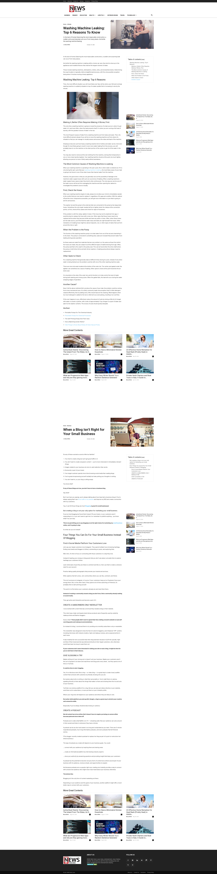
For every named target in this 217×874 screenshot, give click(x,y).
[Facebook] (128, 860)
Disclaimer (87, 1)
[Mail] (141, 860)
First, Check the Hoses (137, 73)
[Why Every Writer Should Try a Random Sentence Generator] (130, 151)
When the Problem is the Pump (140, 75)
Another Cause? (135, 79)
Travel (122, 15)
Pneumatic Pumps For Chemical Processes (78, 315)
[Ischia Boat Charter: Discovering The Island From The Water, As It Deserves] (130, 117)
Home (64, 1)
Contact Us (75, 1)
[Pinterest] (151, 860)
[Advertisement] (123, 8)
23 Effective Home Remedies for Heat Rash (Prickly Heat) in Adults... (145, 133)
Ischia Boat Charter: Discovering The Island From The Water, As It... (144, 116)
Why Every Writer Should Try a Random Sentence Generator (106, 376)
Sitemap (81, 1)
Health (91, 15)
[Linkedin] (137, 860)
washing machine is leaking (93, 170)
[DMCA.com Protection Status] (92, 865)
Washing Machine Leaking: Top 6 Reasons (139, 63)
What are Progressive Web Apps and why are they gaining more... (75, 376)
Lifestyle (101, 15)
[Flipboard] (132, 860)
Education (83, 15)
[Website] (132, 865)
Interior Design (112, 15)
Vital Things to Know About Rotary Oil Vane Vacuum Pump (82, 325)
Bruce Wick (67, 44)
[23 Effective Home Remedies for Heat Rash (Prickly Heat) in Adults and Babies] (130, 134)
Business (67, 15)
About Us (70, 1)
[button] (152, 15)
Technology (131, 15)
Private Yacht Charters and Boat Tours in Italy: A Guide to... (138, 376)
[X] (128, 865)
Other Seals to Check (137, 77)
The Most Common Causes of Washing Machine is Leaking (139, 70)
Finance (74, 15)
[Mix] (146, 860)
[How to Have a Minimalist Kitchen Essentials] (130, 126)
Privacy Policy (95, 1)
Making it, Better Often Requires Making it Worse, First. (140, 67)
